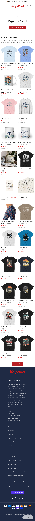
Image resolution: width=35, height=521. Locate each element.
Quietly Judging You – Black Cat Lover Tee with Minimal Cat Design (9, 248)
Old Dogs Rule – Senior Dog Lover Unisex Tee (8, 326)
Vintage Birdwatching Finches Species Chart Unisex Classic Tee (25, 63)
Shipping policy (27, 514)
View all (17, 364)
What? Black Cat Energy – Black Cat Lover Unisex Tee (26, 248)
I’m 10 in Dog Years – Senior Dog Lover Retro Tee (25, 353)
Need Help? (11, 434)
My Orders (11, 430)
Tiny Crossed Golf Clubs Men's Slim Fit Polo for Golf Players (25, 195)
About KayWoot (12, 453)
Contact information (14, 517)
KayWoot (10, 512)
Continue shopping (17, 27)
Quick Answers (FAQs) (14, 438)
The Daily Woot (12, 464)
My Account (11, 427)
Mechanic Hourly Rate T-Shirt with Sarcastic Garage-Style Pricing (25, 169)
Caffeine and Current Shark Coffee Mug (8, 90)
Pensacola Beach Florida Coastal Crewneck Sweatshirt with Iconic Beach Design (25, 116)
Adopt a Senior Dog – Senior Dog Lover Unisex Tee (25, 326)
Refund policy (9, 514)
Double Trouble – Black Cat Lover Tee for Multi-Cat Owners (25, 274)
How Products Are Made (15, 460)
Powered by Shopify (18, 512)
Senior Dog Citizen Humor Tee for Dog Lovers (8, 353)
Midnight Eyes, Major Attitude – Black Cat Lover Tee (25, 300)
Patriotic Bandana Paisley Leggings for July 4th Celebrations (7, 221)
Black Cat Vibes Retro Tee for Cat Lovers (8, 300)
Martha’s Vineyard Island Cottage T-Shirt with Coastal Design (8, 116)
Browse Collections (13, 457)
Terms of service (18, 514)
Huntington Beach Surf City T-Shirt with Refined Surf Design (25, 90)
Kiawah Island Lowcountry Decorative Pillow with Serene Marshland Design (8, 169)
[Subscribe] (28, 486)
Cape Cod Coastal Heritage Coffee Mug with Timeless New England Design (25, 142)
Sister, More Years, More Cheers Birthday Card (9, 195)
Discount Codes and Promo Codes (17, 472)
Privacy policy (27, 512)
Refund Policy (12, 446)
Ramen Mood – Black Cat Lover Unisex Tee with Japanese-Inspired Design (9, 274)
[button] (3, 6)
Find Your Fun (12, 468)
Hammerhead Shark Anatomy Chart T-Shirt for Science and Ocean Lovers (8, 63)
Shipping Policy (12, 442)
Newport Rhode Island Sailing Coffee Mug (8, 142)
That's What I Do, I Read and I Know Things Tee (25, 221)
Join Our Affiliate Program (15, 475)
